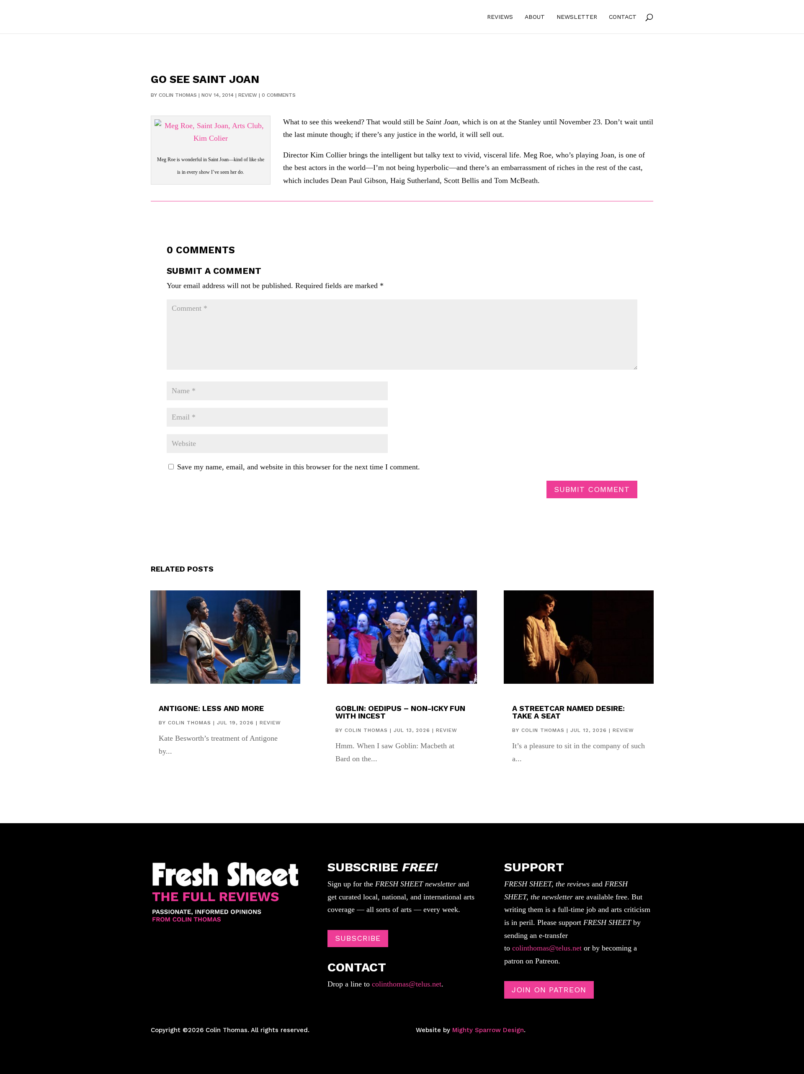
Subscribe (358, 938)
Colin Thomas (178, 95)
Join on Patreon (549, 989)
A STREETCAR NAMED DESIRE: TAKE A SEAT (568, 712)
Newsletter (577, 17)
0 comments (279, 95)
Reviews (500, 17)
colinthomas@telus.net (405, 984)
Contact (622, 17)
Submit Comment (592, 489)
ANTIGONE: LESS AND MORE (211, 708)
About (535, 17)
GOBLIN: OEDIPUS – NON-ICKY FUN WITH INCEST (400, 712)
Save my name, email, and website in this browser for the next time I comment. (298, 467)
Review (247, 95)
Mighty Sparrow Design (488, 1030)
